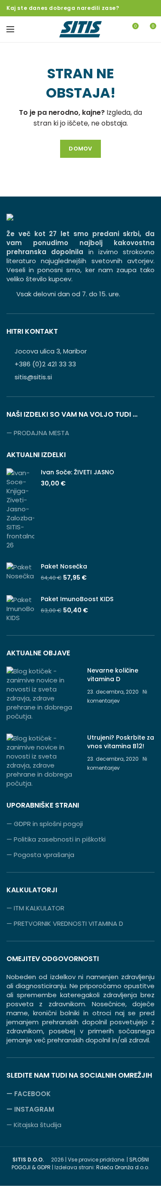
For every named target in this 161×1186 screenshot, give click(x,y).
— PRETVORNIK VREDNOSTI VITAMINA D (64, 923)
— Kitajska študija (33, 1124)
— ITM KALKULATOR (35, 908)
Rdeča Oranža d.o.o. (122, 1167)
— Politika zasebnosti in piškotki (56, 839)
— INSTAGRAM (30, 1109)
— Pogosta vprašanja (40, 854)
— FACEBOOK (28, 1093)
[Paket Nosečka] (20, 572)
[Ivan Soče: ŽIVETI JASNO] (20, 509)
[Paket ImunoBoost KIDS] (20, 608)
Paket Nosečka (64, 566)
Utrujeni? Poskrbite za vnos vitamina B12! (120, 741)
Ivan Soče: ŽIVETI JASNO (77, 472)
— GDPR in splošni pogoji (44, 823)
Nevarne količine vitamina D (112, 674)
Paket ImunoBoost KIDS (77, 599)
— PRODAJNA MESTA (37, 432)
